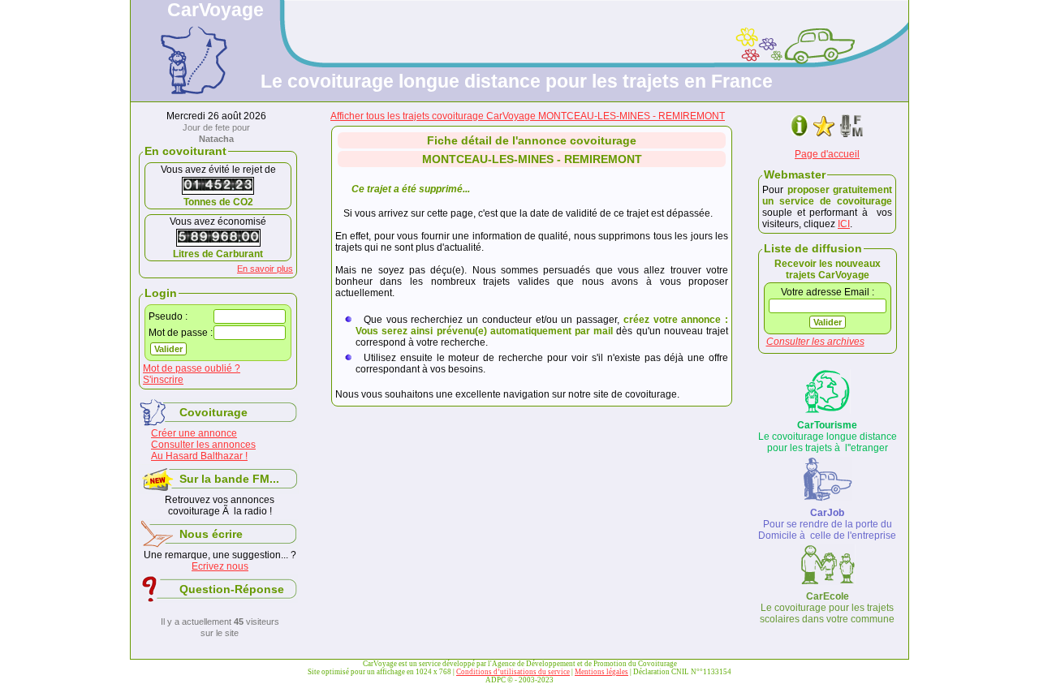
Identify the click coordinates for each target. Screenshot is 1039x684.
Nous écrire (211, 533)
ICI (844, 224)
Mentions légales (601, 672)
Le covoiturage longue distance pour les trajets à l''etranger (827, 436)
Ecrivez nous (220, 566)
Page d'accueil (827, 154)
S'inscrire (163, 379)
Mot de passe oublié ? (191, 368)
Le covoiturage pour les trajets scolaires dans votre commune (827, 608)
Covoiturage (213, 412)
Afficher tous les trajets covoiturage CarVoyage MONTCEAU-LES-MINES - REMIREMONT (527, 116)
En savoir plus (265, 268)
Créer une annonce (194, 433)
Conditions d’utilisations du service (513, 672)
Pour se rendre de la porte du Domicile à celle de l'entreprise (827, 524)
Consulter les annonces (203, 444)
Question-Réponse (231, 589)
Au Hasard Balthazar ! (199, 456)
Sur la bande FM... (229, 478)
